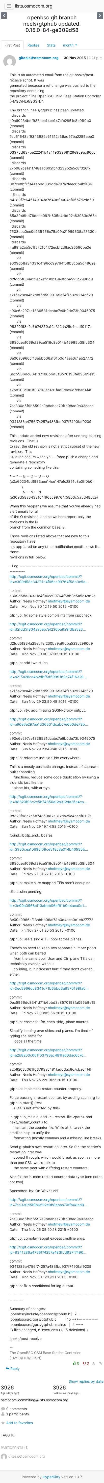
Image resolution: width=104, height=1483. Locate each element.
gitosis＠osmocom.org (39, 58)
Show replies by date (86, 1381)
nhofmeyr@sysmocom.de (69, 601)
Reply (14, 1368)
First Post (12, 45)
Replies (33, 45)
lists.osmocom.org (34, 6)
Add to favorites (19, 1423)
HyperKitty (51, 1477)
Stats (51, 45)
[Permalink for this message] (100, 1363)
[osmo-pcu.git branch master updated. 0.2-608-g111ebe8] (100, 15)
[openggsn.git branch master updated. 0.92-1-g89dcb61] (4, 15)
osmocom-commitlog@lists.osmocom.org (34, 1400)
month (68, 45)
